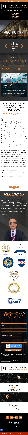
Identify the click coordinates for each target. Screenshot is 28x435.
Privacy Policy (14, 429)
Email (12, 1)
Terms (15, 346)
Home (5, 1)
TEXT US (21, 433)
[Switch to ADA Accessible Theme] (1, 430)
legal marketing (17, 425)
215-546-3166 (15, 16)
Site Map (21, 429)
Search (15, 1)
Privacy (12, 346)
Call (8, 1)
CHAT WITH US (7, 433)
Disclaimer (7, 429)
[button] (5, 46)
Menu (21, 1)
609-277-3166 (15, 13)
